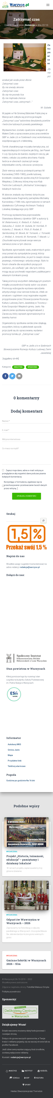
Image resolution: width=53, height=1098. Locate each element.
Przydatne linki (14, 761)
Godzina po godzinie (16, 780)
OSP (27, 1078)
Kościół (43, 1071)
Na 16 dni (30, 780)
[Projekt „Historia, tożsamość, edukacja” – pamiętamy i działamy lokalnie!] (26, 832)
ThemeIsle (37, 1091)
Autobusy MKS (14, 744)
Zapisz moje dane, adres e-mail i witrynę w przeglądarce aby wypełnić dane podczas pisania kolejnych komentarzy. (24, 473)
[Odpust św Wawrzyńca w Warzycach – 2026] (26, 895)
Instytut (29, 1071)
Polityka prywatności (11, 991)
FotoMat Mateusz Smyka (38, 987)
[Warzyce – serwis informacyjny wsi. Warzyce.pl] (16, 4)
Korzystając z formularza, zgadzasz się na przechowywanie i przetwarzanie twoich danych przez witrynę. (25, 485)
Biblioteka (18, 367)
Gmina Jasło (14, 750)
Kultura (40, 1078)
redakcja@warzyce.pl (30, 567)
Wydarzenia (32, 367)
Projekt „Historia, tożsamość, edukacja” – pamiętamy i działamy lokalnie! (25, 859)
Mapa (10, 755)
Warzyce (13, 1071)
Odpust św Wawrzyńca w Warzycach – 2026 (23, 921)
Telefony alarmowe (16, 766)
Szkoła (16, 1078)
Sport (28, 1085)
